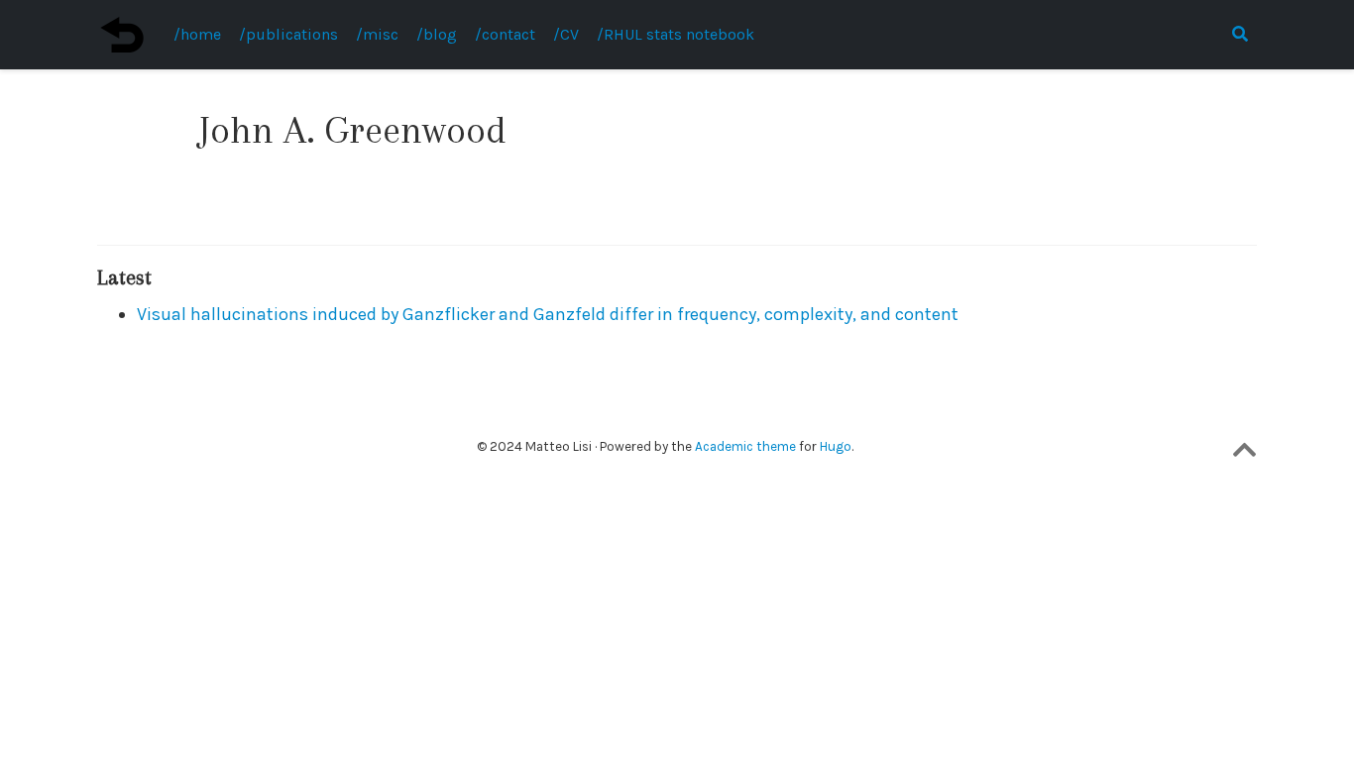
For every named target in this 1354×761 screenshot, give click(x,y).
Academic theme (745, 446)
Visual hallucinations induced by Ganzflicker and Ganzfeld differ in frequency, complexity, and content (548, 314)
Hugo (835, 446)
